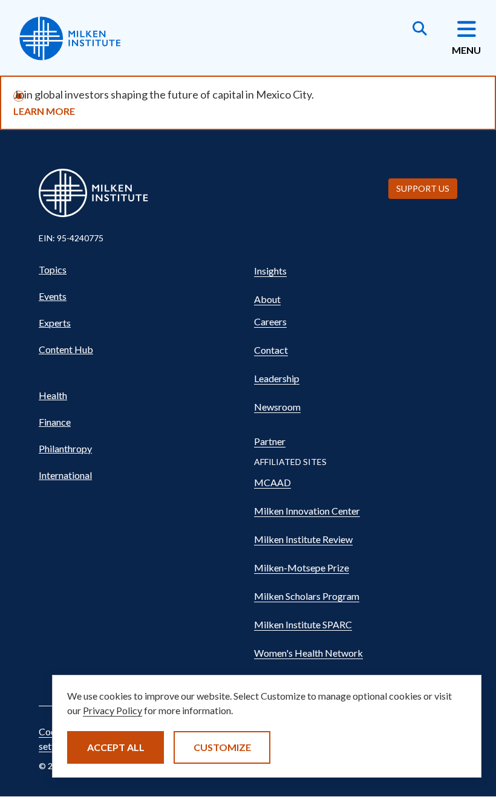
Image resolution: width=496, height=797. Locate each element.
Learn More (44, 111)
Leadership (276, 378)
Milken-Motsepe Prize (301, 567)
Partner (270, 441)
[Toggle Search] (420, 29)
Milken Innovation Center (307, 510)
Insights (270, 270)
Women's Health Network (308, 653)
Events (53, 296)
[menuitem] (140, 269)
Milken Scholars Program (306, 596)
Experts (55, 322)
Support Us (422, 188)
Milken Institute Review (303, 539)
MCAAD (272, 482)
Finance (55, 422)
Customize (222, 747)
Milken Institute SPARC (303, 624)
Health (53, 395)
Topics (53, 269)
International (65, 475)
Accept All (116, 747)
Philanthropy (65, 448)
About (267, 299)
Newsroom (277, 406)
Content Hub (66, 349)
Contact (271, 350)
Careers (270, 321)
